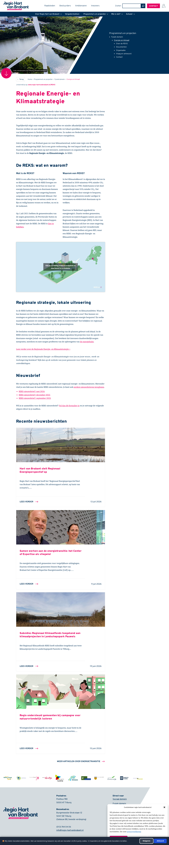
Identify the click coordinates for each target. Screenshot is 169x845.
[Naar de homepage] (16, 3)
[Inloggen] (164, 6)
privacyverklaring (134, 831)
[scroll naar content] (6, 73)
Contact (153, 6)
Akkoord (160, 841)
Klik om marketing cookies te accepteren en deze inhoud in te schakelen (61, 267)
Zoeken (118, 6)
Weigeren (146, 841)
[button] (164, 807)
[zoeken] (143, 6)
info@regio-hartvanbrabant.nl (70, 830)
